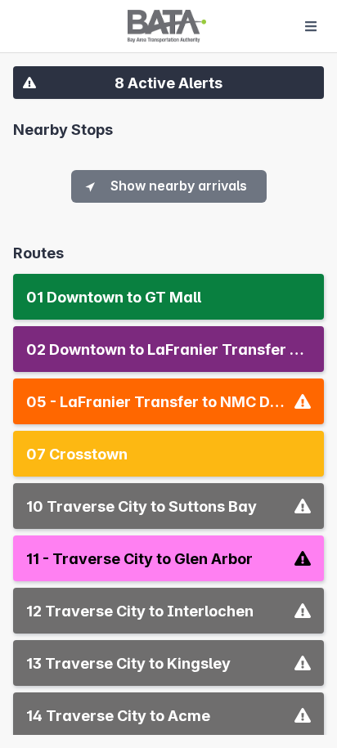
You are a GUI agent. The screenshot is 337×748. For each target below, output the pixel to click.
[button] (168, 82)
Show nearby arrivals (178, 185)
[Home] (167, 26)
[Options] (310, 26)
